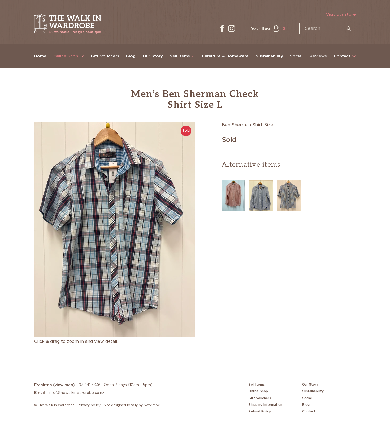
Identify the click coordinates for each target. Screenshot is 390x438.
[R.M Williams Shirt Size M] (288, 195)
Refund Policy (260, 411)
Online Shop (65, 56)
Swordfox (152, 405)
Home (40, 56)
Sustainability (269, 56)
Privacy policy (89, 405)
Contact (342, 56)
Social (296, 56)
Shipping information (265, 404)
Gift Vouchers (105, 56)
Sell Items (180, 56)
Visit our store (341, 14)
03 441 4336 (90, 385)
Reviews (318, 56)
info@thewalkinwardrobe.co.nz (76, 393)
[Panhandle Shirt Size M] (233, 195)
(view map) (64, 385)
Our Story (153, 56)
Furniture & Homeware (225, 56)
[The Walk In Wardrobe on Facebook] (222, 28)
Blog (131, 56)
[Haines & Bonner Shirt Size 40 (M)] (261, 195)
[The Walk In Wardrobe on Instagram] (231, 28)
